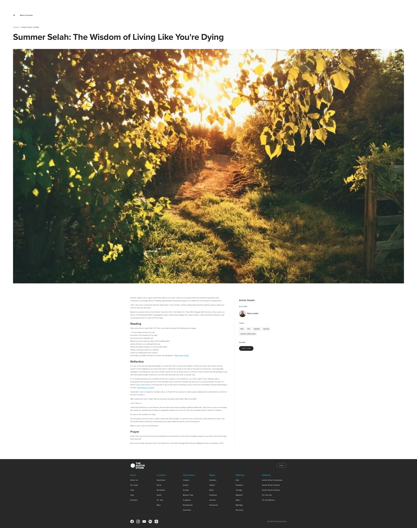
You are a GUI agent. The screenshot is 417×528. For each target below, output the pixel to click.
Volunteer (187, 510)
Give (132, 495)
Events (185, 485)
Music (211, 490)
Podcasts (213, 495)
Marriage (239, 505)
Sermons (212, 480)
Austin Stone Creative (271, 485)
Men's (238, 500)
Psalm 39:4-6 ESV (181, 355)
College (239, 490)
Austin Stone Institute (271, 490)
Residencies (188, 505)
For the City (267, 495)
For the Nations (268, 500)
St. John (160, 500)
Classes (186, 480)
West (159, 505)
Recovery (239, 510)
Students (239, 485)
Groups (186, 490)
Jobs (132, 490)
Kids (237, 480)
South (159, 495)
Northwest (161, 490)
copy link (246, 348)
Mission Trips (188, 495)
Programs (187, 500)
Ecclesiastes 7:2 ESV (146, 388)
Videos (212, 485)
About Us (134, 480)
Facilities (134, 500)
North (159, 485)
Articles (212, 500)
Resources (213, 505)
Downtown (161, 480)
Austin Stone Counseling (272, 480)
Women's (239, 495)
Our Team (134, 485)
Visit (281, 465)
